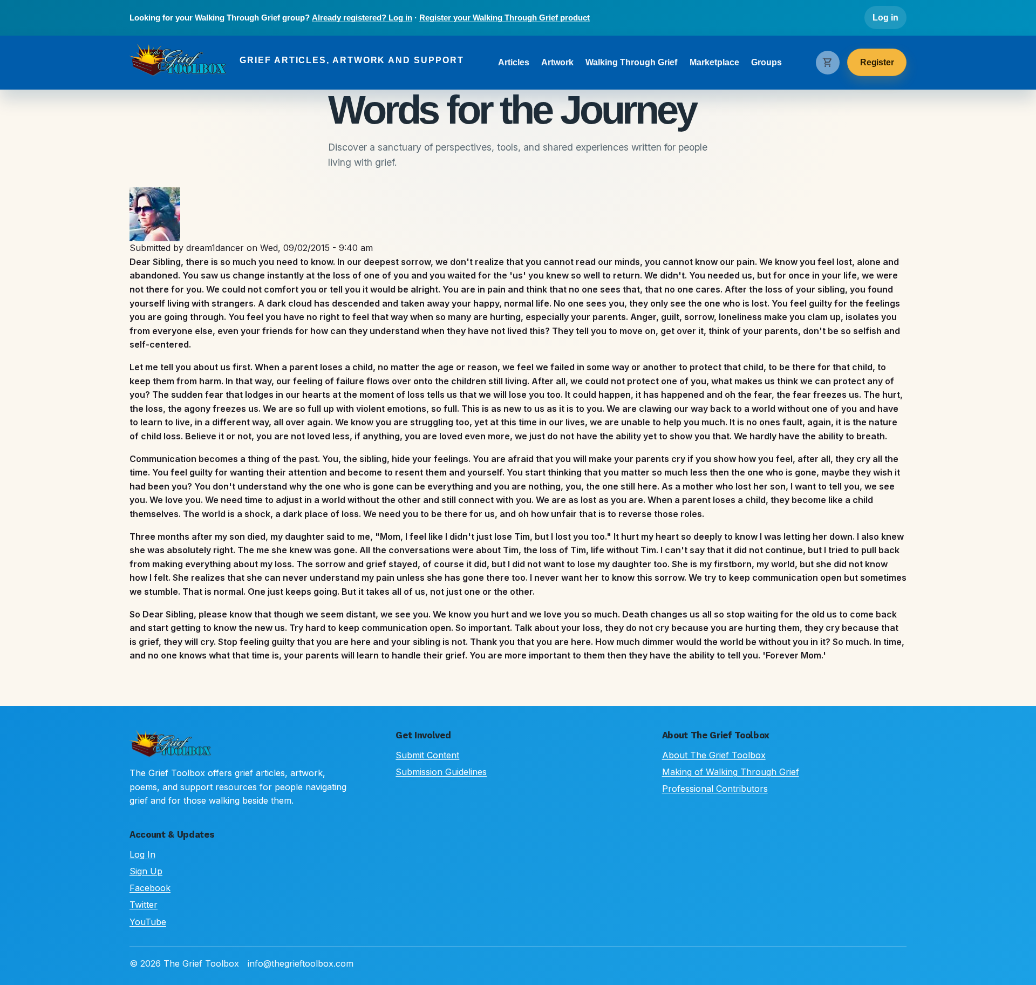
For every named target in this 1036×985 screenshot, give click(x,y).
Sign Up (146, 871)
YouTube (148, 921)
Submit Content (427, 755)
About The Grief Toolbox (714, 755)
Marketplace (714, 62)
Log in (885, 17)
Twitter (144, 904)
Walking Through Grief (631, 62)
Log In (142, 854)
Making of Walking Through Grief (730, 771)
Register (877, 62)
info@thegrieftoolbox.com (300, 963)
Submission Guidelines (441, 771)
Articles (513, 62)
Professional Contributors (715, 788)
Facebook (150, 887)
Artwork (557, 62)
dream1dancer (215, 247)
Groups (766, 62)
